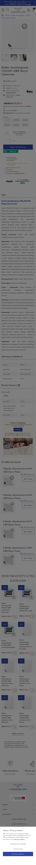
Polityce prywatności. (19, 839)
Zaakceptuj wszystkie (18, 854)
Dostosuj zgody (18, 849)
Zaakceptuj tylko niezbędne (18, 844)
